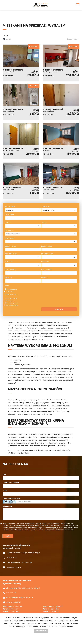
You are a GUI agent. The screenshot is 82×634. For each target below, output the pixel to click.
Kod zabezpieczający (11, 498)
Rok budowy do (46, 270)
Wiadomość (7, 506)
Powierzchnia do (47, 254)
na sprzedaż (53, 606)
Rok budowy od (10, 270)
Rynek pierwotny (12, 289)
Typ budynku (9, 215)
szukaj (58, 309)
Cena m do (45, 262)
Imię (4, 474)
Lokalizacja (9, 230)
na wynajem (13, 606)
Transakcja (45, 207)
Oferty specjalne (10, 301)
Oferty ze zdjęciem (12, 298)
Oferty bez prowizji (12, 303)
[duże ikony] (4, 39)
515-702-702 (12, 557)
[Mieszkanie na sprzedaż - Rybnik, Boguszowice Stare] (61, 62)
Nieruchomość (10, 207)
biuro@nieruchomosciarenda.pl (19, 562)
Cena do (44, 222)
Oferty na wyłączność (12, 305)
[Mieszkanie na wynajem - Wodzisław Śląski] (21, 102)
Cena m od (9, 262)
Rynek (7, 285)
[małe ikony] (7, 39)
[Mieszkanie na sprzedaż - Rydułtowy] (61, 141)
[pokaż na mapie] (10, 39)
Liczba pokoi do (46, 246)
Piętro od (8, 278)
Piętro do (44, 278)
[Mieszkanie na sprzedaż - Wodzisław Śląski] (21, 62)
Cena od (8, 222)
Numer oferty (9, 238)
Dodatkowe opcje (11, 295)
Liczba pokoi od (10, 246)
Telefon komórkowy (11, 482)
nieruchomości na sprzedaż (36, 440)
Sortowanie (72, 39)
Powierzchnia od (11, 254)
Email (5, 490)
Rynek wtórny (9, 291)
